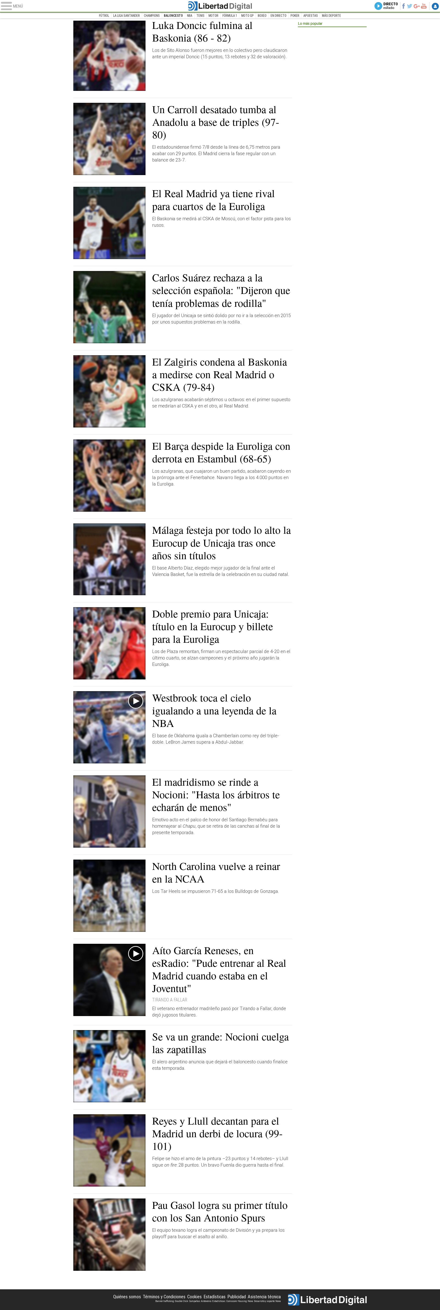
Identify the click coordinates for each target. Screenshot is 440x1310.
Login (435, 6)
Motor (213, 15)
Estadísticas (215, 1296)
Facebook (403, 6)
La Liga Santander (126, 15)
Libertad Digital (220, 6)
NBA (189, 15)
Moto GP (247, 15)
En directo (278, 15)
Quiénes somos (127, 1296)
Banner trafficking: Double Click (171, 1301)
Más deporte (331, 15)
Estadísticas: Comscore (224, 1301)
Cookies (194, 1296)
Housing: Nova (245, 1301)
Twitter (410, 6)
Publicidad (236, 1296)
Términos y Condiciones (164, 1296)
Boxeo (262, 15)
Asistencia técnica (264, 1296)
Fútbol (104, 15)
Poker (295, 15)
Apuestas (310, 15)
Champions (152, 15)
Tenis (200, 15)
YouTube (424, 6)
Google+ (417, 6)
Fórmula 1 (230, 15)
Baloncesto (173, 15)
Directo (390, 6)
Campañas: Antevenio (200, 1301)
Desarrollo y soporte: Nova (267, 1301)
